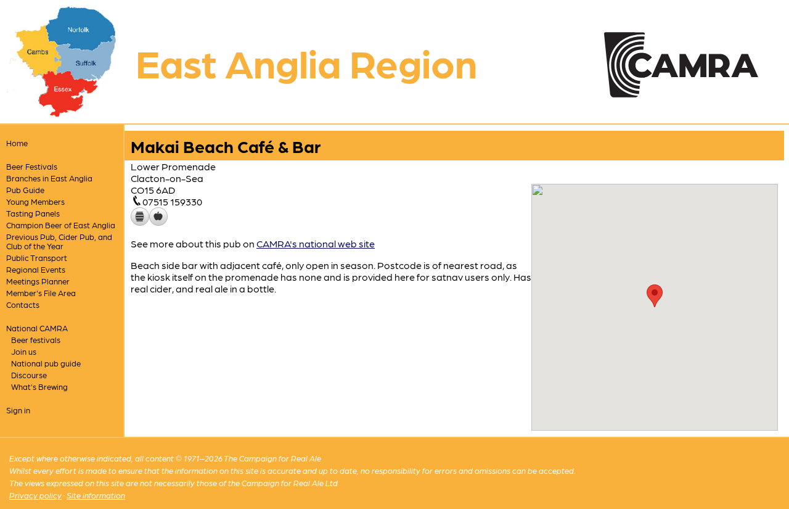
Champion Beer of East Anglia (60, 225)
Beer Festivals (31, 166)
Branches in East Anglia (49, 178)
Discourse (29, 374)
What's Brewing (39, 386)
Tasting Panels (33, 213)
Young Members (35, 201)
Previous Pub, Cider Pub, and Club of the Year (59, 241)
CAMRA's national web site (315, 243)
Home (17, 142)
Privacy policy (35, 495)
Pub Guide (25, 189)
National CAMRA (37, 328)
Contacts (22, 304)
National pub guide (46, 363)
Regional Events (35, 269)
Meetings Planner (38, 281)
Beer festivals (35, 339)
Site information (96, 495)
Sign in (18, 410)
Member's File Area (41, 292)
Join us (23, 351)
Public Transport (36, 257)
